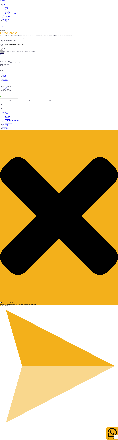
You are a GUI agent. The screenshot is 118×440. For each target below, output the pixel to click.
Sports (6, 113)
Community (7, 115)
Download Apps (6, 125)
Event (1, 44)
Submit (2, 53)
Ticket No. (2, 45)
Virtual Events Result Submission (12, 120)
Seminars (7, 117)
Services (4, 121)
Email (1, 47)
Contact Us (5, 80)
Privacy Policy (5, 87)
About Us (4, 79)
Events (4, 75)
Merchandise (5, 78)
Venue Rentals (8, 123)
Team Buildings (8, 116)
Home (3, 73)
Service (4, 76)
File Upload (3, 48)
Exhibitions (7, 119)
